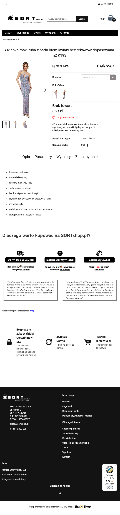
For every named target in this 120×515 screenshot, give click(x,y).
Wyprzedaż (23, 32)
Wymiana (50, 32)
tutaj (32, 311)
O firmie (64, 32)
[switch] (110, 487)
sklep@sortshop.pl (19, 424)
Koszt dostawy (69, 438)
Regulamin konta (70, 411)
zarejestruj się (75, 130)
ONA (7, 32)
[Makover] (105, 65)
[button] (68, 395)
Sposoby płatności (71, 428)
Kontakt (66, 457)
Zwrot (37, 32)
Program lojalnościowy (64, 124)
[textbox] (95, 77)
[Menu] (115, 466)
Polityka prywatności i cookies (77, 415)
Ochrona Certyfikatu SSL (14, 470)
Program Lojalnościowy (14, 479)
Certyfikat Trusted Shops (14, 474)
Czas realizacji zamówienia (75, 443)
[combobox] (98, 77)
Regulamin (67, 406)
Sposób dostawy (70, 433)
